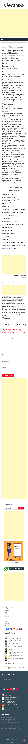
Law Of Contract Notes (13, 643)
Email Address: (5, 361)
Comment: (4, 341)
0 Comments (21, 55)
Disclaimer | (14, 741)
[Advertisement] (14, 23)
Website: (4, 367)
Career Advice (8, 605)
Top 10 (6, 625)
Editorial (6, 608)
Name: (3, 354)
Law (6, 619)
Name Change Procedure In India (12, 704)
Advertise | (9, 741)
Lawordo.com (10, 739)
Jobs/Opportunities (10, 46)
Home (3, 46)
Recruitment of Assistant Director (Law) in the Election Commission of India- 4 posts (13, 332)
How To (6, 614)
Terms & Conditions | (21, 741)
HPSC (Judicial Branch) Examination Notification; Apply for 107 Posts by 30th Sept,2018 (16, 667)
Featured (7, 610)
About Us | (4, 741)
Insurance (7, 616)
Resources (7, 623)
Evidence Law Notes (12, 649)
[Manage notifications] (24, 740)
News (6, 621)
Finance (6, 612)
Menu (2, 39)
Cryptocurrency (8, 607)
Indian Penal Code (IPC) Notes (15, 646)
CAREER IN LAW (11, 663)
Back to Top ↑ (14, 742)
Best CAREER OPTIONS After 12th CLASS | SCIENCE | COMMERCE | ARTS (15, 660)
